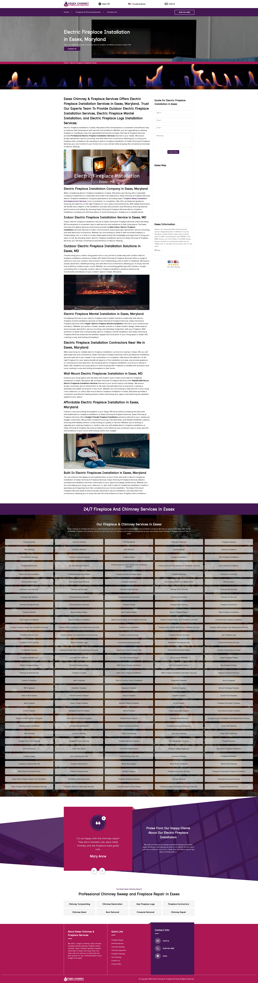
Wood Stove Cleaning (229, 764)
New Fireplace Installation (229, 557)
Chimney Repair (179, 549)
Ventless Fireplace (129, 771)
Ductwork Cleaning (179, 756)
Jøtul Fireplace (29, 703)
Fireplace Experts (228, 741)
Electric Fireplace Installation (79, 620)
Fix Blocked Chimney (29, 650)
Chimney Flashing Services (29, 605)
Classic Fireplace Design (229, 658)
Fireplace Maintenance (79, 764)
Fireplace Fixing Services (79, 771)
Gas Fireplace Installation (29, 620)
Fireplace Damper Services (179, 635)
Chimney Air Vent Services (29, 673)
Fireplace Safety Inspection (179, 749)
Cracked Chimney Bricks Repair (229, 650)
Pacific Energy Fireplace (79, 703)
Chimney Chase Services (129, 589)
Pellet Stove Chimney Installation (129, 665)
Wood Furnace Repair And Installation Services (128, 620)
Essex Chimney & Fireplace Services (165, 979)
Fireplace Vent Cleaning (179, 605)
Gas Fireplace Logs (229, 635)
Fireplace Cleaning (229, 542)
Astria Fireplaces (229, 680)
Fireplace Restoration (29, 566)
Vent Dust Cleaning (179, 733)
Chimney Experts (29, 749)
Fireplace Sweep (129, 605)
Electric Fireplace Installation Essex (83, 63)
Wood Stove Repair (129, 764)
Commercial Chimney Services (129, 642)
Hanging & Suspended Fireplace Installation (228, 771)
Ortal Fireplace (178, 703)
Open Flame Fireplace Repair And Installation (29, 779)
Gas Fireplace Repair (129, 612)
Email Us (172, 4)
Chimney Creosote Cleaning (79, 557)
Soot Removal (129, 549)
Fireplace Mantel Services (228, 787)
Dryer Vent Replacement (129, 749)
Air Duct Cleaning (79, 733)
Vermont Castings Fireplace (228, 688)
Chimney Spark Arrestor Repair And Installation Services (129, 566)
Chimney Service (129, 542)
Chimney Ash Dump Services (129, 597)
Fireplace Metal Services (29, 635)
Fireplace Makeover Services (129, 779)
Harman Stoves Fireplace (79, 696)
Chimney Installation (228, 549)
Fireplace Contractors (229, 605)
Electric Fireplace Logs (79, 642)
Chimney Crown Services (29, 589)
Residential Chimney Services (179, 642)
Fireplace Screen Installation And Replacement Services (229, 718)
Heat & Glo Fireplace (29, 696)
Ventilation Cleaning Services (79, 779)
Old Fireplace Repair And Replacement (179, 582)
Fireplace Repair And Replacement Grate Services (79, 635)
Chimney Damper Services (79, 597)
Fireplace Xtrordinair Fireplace (228, 703)
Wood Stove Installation (179, 764)
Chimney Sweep (29, 542)
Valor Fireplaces (79, 680)
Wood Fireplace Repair (79, 612)
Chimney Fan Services (229, 597)
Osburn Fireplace (129, 696)
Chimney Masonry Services (79, 605)
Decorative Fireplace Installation (229, 749)
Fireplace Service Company (129, 741)
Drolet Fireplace (29, 711)
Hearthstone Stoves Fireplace (229, 711)
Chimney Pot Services (179, 597)
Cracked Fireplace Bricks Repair (129, 787)
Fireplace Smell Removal (29, 658)
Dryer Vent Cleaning (228, 726)
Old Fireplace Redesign (178, 658)
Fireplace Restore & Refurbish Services (79, 787)
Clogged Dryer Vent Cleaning (29, 741)
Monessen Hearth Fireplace (79, 711)
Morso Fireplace (129, 711)
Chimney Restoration (29, 582)
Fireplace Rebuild (29, 612)
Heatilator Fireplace (79, 688)
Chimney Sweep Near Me (128, 756)
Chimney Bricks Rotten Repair (179, 650)
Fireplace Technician (228, 756)
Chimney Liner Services (29, 597)
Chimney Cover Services (179, 589)
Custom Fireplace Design (79, 665)
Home (66, 12)
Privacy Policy (116, 964)
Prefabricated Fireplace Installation (228, 620)
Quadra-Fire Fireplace (229, 696)
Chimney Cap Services (79, 589)
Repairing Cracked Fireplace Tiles (129, 650)
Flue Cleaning (29, 549)
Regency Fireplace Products (228, 673)
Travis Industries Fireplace (179, 711)
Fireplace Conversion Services (179, 771)
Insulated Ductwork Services (229, 779)
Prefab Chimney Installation (129, 726)
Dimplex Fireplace (178, 696)
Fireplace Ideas (29, 756)
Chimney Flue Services (229, 589)
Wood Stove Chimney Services (29, 771)
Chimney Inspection (179, 542)
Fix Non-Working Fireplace (79, 566)
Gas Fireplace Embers (229, 665)
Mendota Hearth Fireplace (129, 703)
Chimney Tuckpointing (229, 574)
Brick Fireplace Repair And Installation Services (29, 787)
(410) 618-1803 (184, 12)
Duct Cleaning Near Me (79, 756)
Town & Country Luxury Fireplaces (129, 680)
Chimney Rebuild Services (79, 726)
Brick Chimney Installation (229, 566)
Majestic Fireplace (179, 688)
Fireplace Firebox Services (129, 635)
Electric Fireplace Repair (179, 612)
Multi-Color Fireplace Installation (129, 673)
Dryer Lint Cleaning (129, 733)
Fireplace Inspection (129, 582)
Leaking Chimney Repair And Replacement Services (79, 650)
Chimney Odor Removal (79, 658)
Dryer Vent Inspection (229, 733)
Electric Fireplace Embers (178, 665)
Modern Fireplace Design (29, 665)
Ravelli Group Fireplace (128, 718)
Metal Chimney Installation (29, 574)
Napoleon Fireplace (129, 688)
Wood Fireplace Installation (229, 612)
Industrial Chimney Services (228, 642)
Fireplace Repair (129, 557)
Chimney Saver (228, 582)
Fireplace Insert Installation (29, 726)
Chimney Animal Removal (179, 718)
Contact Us (112, 12)
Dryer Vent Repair (79, 749)
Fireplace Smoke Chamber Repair (128, 574)
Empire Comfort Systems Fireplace (29, 718)
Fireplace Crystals (79, 673)
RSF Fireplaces (29, 688)
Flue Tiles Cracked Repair (128, 658)
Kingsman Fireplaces (179, 680)
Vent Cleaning (29, 733)
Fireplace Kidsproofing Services (179, 726)
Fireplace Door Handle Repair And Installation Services (179, 627)
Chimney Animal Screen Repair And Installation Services (179, 566)
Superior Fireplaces (29, 680)
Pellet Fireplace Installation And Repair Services (179, 673)
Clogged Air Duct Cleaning (79, 741)
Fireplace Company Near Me (29, 764)
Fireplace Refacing (179, 574)
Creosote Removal (79, 549)
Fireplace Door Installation (129, 627)
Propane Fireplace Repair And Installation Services (29, 627)
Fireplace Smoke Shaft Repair (79, 574)
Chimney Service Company (179, 741)
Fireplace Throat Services (29, 642)
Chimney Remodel (179, 779)
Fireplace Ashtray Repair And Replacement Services (229, 627)
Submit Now (173, 152)
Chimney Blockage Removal (79, 582)
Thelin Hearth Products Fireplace (79, 718)
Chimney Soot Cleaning (29, 557)
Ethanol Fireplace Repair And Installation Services (178, 620)
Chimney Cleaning (79, 542)
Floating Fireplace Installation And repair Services (178, 787)
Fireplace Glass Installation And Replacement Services (79, 627)
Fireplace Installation (179, 557)
